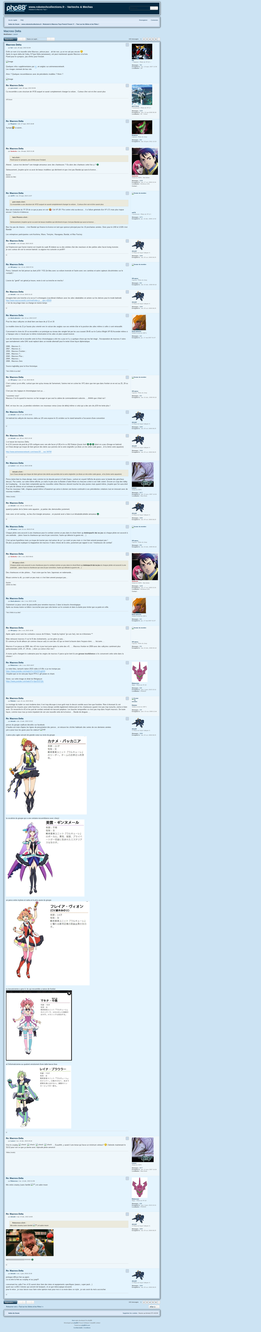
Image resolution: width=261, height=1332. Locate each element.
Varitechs (135, 176)
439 (140, 688)
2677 (141, 492)
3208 (141, 180)
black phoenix (136, 331)
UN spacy (135, 278)
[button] (159, 39)
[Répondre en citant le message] (127, 44)
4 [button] (149, 39)
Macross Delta (12, 31)
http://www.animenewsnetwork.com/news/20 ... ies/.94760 (29, 452)
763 (140, 65)
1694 (141, 255)
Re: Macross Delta (14, 85)
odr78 (134, 212)
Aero (73, 1320)
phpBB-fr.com (85, 1325)
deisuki (134, 251)
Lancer (15, 34)
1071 (141, 217)
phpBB (76, 1323)
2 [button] (143, 39)
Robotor (134, 705)
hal (133, 60)
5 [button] (152, 39)
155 (140, 710)
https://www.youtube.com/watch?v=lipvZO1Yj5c (25, 681)
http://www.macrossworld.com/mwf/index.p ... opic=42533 (28, 300)
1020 (141, 111)
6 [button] (155, 39)
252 (140, 140)
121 (140, 336)
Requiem (135, 135)
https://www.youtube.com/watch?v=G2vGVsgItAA (25, 671)
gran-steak (135, 106)
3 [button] (146, 39)
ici (36, 66)
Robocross (135, 683)
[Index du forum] (17, 8)
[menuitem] (21, 20)
